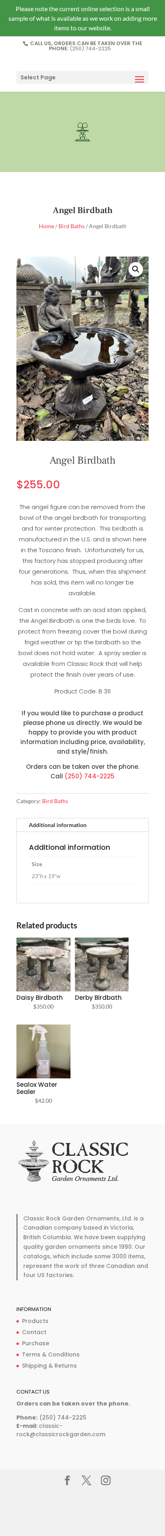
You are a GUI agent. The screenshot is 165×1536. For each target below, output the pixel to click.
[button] (136, 269)
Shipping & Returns (49, 1366)
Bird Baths (71, 226)
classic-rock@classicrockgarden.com (60, 1430)
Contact (34, 1332)
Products (35, 1321)
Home (46, 226)
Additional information (58, 824)
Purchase (35, 1343)
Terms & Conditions (51, 1354)
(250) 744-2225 (90, 48)
